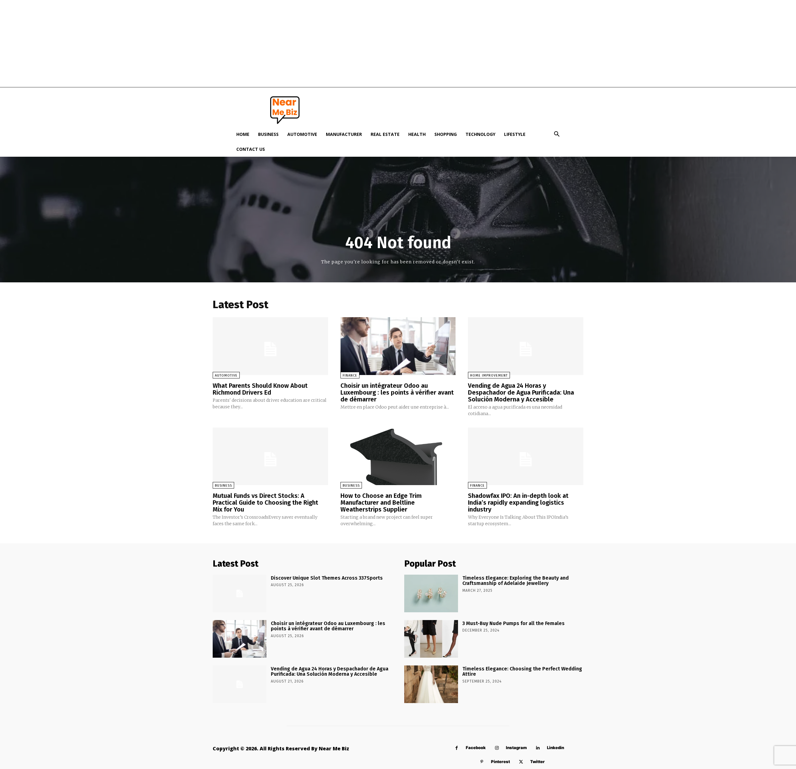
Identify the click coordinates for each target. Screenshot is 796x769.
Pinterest (500, 761)
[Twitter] (521, 762)
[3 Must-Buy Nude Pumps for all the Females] (431, 639)
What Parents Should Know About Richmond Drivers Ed (260, 389)
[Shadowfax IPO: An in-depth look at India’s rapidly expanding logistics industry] (525, 456)
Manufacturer (344, 134)
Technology (480, 134)
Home (242, 134)
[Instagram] (496, 748)
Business (268, 134)
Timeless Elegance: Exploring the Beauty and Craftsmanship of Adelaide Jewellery (515, 580)
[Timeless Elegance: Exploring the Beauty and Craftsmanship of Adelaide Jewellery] (431, 593)
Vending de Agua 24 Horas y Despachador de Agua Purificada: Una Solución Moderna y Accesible (521, 392)
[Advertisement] (398, 43)
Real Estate (385, 134)
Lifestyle (514, 134)
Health (417, 134)
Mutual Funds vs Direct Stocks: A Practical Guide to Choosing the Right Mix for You (265, 502)
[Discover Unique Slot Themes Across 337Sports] (239, 593)
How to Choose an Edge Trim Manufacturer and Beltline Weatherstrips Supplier (381, 502)
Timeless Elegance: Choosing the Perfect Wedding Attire (522, 671)
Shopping (445, 134)
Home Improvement (489, 375)
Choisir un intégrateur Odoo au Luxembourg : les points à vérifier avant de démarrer (397, 392)
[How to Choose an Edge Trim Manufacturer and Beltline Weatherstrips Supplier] (398, 456)
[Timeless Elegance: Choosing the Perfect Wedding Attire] (431, 684)
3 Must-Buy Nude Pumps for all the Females (513, 623)
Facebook (476, 747)
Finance (350, 375)
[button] (556, 135)
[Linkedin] (537, 748)
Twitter (537, 761)
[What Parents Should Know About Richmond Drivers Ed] (270, 346)
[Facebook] (456, 748)
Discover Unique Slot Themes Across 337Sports (327, 578)
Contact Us (250, 149)
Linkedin (555, 747)
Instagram (516, 747)
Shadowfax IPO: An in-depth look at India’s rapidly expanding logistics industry (518, 502)
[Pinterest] (481, 762)
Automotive (302, 134)
